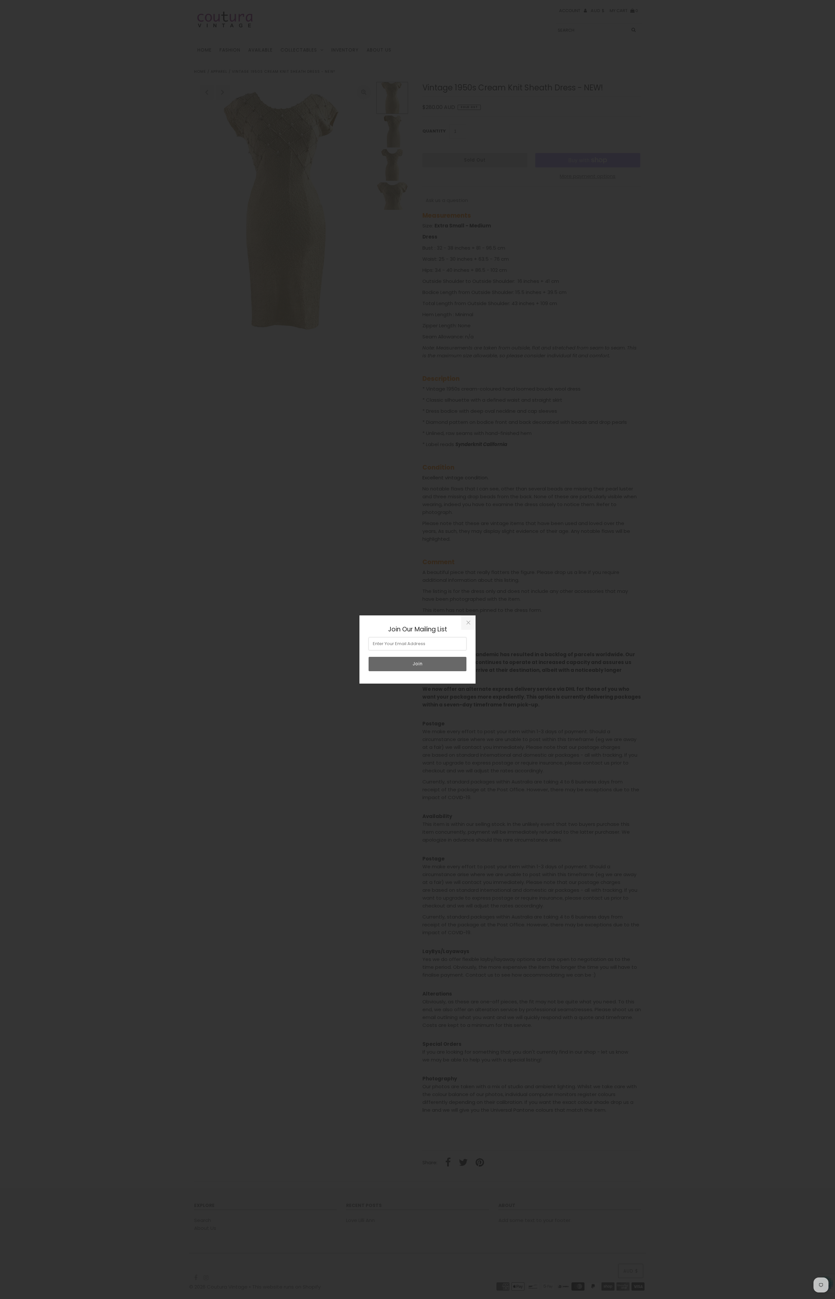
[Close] (468, 622)
